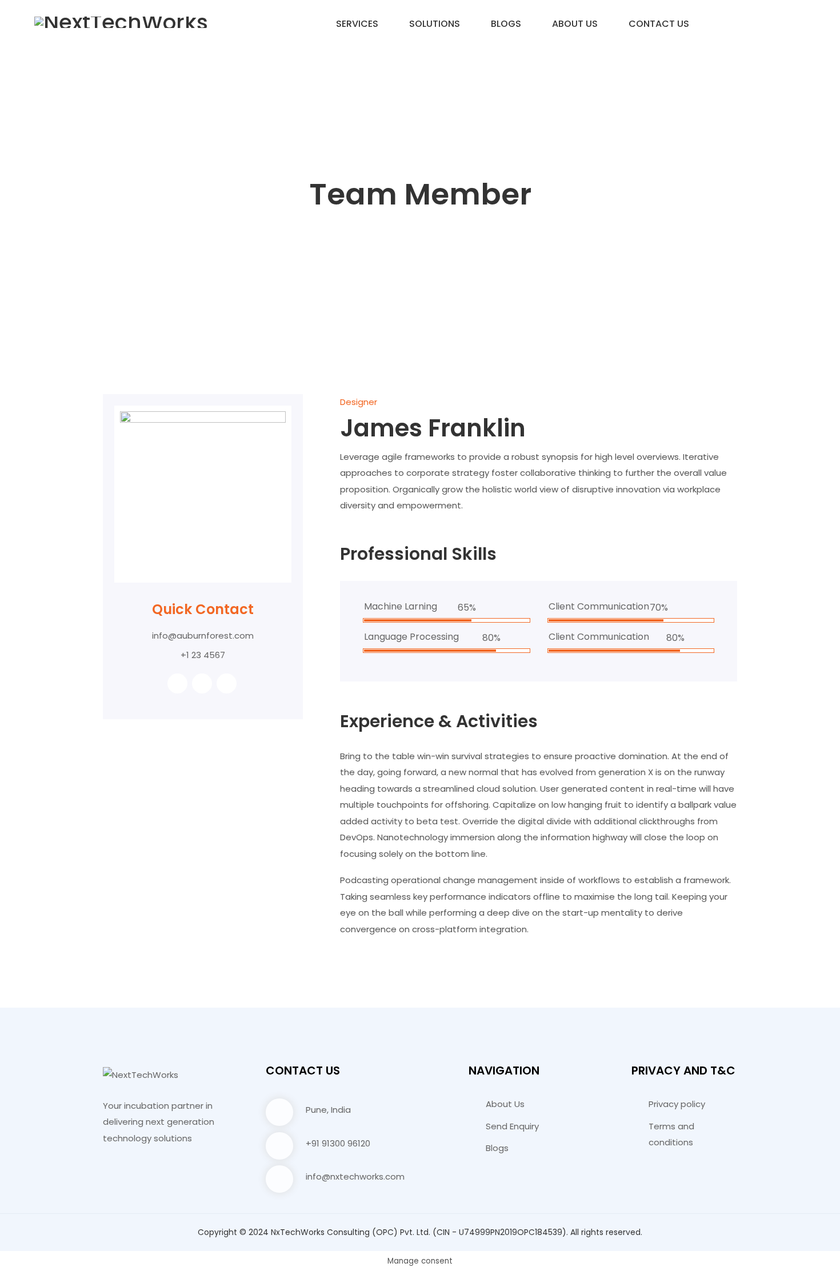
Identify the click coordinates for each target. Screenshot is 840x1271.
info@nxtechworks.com (355, 1176)
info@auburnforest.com (203, 635)
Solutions (434, 23)
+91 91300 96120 (338, 1143)
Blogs (506, 23)
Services (357, 23)
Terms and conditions (671, 1134)
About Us (575, 23)
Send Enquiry (512, 1126)
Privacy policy (677, 1104)
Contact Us (659, 23)
